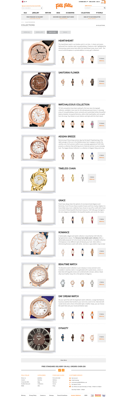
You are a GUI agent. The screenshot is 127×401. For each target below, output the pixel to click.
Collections (40, 384)
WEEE (22, 386)
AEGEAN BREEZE (66, 136)
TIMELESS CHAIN (67, 168)
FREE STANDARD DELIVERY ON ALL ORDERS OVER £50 (64, 366)
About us (23, 378)
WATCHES (48, 13)
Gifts (39, 386)
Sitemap (51, 395)
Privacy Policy (32, 395)
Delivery (55, 380)
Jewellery (40, 378)
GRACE (61, 200)
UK (24, 1)
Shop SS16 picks (63, 18)
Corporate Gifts (25, 382)
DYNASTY (63, 328)
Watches (40, 380)
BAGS (58, 13)
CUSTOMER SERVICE (83, 1)
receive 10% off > (92, 18)
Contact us (43, 395)
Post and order (56, 378)
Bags (39, 382)
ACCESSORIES (70, 13)
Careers (23, 380)
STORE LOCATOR (92, 1)
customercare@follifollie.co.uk (79, 382)
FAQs (54, 386)
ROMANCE (63, 232)
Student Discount (25, 384)
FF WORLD (99, 13)
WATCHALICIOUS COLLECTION (74, 104)
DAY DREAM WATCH (68, 296)
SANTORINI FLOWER (68, 72)
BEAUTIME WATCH (67, 264)
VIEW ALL (27, 32)
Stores (54, 384)
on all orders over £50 (35, 18)
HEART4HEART (65, 40)
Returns (55, 382)
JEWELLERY (35, 13)
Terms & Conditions (62, 395)
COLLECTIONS (85, 13)
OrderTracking (75, 380)
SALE (25, 13)
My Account (75, 378)
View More (63, 360)
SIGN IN (98, 1)
